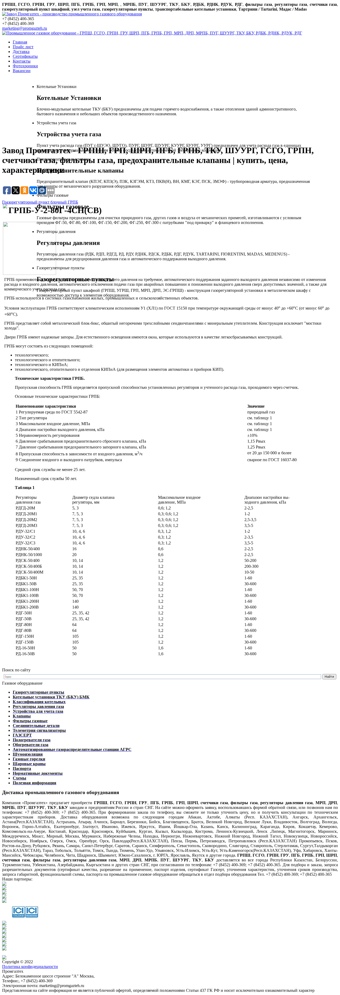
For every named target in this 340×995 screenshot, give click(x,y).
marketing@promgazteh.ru (24, 28)
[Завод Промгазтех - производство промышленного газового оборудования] (72, 14)
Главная (20, 42)
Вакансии (22, 70)
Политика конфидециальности (30, 966)
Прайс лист (23, 47)
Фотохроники (25, 66)
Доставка (21, 51)
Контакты (22, 61)
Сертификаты (25, 56)
